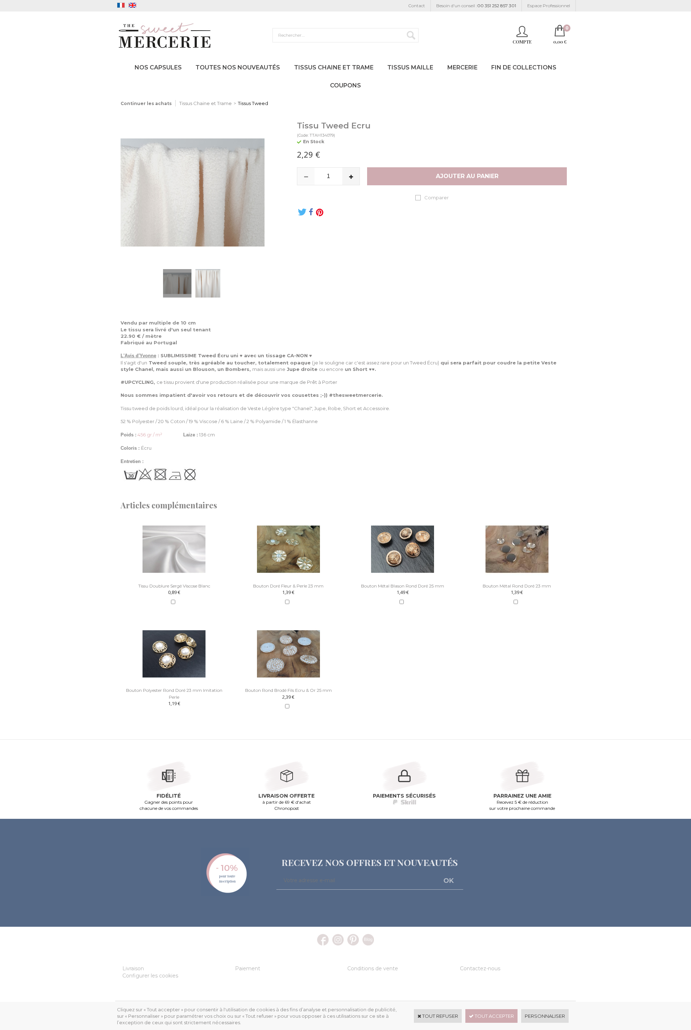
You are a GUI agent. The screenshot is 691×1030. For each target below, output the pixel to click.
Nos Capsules (158, 67)
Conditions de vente (372, 968)
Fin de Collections (523, 67)
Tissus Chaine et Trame (334, 67)
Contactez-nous (480, 968)
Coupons (345, 85)
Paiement (247, 968)
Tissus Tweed (253, 103)
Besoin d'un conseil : (476, 5)
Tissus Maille (410, 67)
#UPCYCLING (137, 382)
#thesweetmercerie (355, 395)
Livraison (133, 968)
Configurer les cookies (150, 975)
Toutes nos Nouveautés (237, 67)
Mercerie (462, 67)
